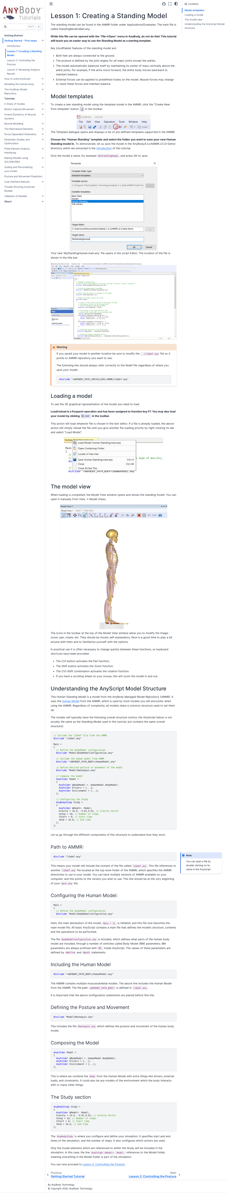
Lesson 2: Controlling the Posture (21, 62)
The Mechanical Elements (18, 128)
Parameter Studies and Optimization (17, 141)
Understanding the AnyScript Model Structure (205, 26)
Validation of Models (15, 196)
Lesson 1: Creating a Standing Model (24, 53)
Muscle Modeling (13, 123)
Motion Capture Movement (19, 109)
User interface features (17, 181)
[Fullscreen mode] (170, 4)
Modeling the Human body (19, 84)
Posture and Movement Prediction (23, 176)
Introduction (13, 45)
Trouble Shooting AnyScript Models (19, 188)
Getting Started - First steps (20, 40)
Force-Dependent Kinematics (20, 134)
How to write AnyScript (17, 78)
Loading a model (194, 14)
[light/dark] (176, 3)
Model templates (194, 10)
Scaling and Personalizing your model (18, 169)
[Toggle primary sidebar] (51, 4)
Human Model (70, 701)
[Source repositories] (164, 4)
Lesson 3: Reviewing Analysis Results (23, 71)
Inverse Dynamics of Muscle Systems (20, 116)
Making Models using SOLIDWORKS (16, 160)
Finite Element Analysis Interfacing (17, 150)
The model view (193, 19)
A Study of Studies (14, 103)
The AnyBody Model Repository (15, 91)
